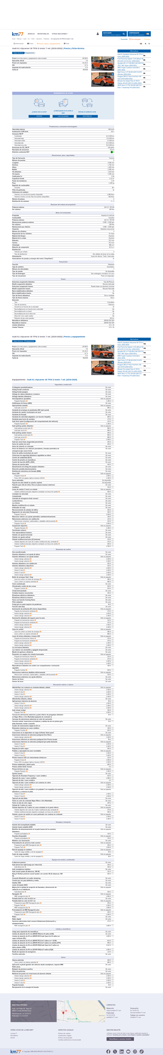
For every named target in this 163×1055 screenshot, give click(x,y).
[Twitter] (115, 1051)
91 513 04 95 (24, 1016)
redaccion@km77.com (114, 1010)
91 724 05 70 (26, 1013)
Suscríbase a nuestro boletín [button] (120, 1039)
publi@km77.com (112, 1017)
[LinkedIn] (122, 1051)
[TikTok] (142, 1051)
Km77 (18, 34)
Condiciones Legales (65, 1035)
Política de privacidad (65, 1038)
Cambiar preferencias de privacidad (69, 1040)
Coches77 (14, 1033)
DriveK (13, 1038)
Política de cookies (64, 1033)
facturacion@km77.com (138, 1012)
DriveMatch (14, 1035)
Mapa (29, 1011)
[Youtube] (128, 1051)
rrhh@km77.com (135, 1017)
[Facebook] (108, 1051)
